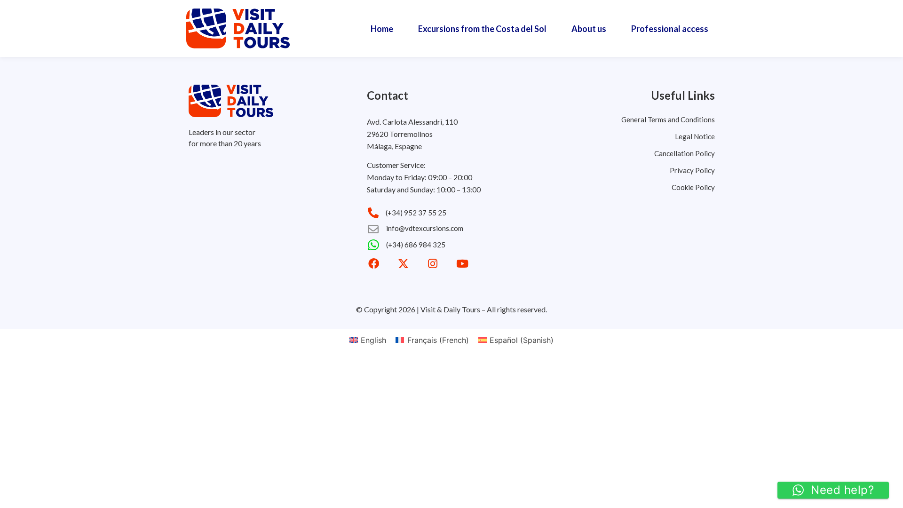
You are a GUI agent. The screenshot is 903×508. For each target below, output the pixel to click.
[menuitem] (368, 340)
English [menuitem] (373, 340)
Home (382, 29)
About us (588, 29)
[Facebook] (373, 263)
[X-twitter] (403, 263)
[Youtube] (462, 263)
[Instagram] (433, 263)
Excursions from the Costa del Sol (482, 29)
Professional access (669, 29)
